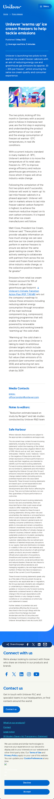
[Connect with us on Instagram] (29, 674)
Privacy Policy (11, 756)
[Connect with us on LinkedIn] (21, 674)
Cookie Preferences (33, 759)
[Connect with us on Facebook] (6, 674)
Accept (27, 792)
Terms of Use (35, 753)
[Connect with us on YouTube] (36, 674)
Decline (27, 783)
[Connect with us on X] (14, 674)
